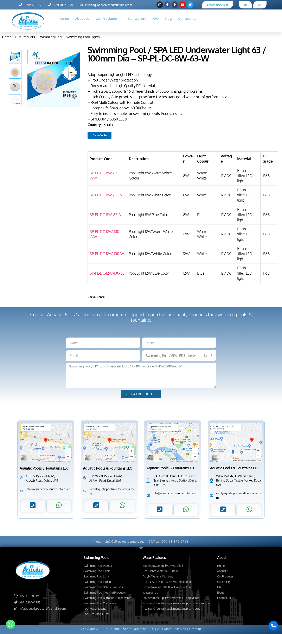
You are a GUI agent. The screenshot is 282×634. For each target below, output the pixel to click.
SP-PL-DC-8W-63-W (106, 195)
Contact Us (187, 19)
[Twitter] (190, 4)
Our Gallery (137, 19)
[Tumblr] (175, 4)
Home (64, 19)
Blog (168, 19)
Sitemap (195, 629)
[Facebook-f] (167, 4)
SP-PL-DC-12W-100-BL (107, 273)
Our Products (106, 19)
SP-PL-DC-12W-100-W (107, 253)
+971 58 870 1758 (174, 542)
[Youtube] (182, 4)
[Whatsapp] (10, 624)
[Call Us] (273, 625)
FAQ (155, 19)
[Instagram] (159, 4)
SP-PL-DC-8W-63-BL (106, 214)
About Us (82, 19)
